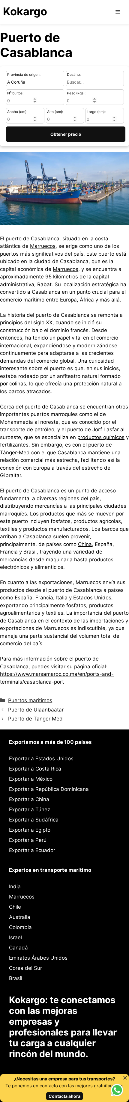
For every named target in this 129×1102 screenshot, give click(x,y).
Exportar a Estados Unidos (41, 759)
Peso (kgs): (76, 93)
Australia (19, 917)
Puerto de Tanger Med (35, 719)
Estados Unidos (92, 598)
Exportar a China (29, 799)
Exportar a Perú (27, 840)
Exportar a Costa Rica (35, 769)
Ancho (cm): (17, 111)
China (85, 544)
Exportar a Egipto (29, 830)
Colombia (20, 927)
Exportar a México (30, 779)
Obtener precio (65, 134)
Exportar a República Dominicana (49, 789)
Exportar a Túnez (29, 809)
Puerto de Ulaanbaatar (36, 710)
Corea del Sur (25, 968)
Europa (68, 300)
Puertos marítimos (30, 700)
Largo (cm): (96, 111)
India (15, 887)
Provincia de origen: (23, 74)
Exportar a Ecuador (32, 850)
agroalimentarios (20, 613)
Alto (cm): (55, 111)
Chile (15, 907)
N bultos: (15, 93)
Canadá (18, 948)
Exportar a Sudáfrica (33, 820)
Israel (15, 937)
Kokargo (25, 11)
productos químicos (100, 437)
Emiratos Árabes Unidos (38, 958)
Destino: (74, 74)
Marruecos (43, 246)
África (87, 300)
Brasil (30, 552)
